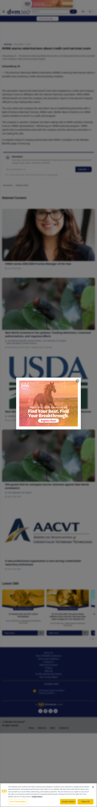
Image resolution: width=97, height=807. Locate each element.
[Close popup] (77, 381)
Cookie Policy (37, 796)
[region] (48, 795)
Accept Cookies (68, 801)
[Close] (93, 787)
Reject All (85, 801)
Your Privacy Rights (18, 801)
